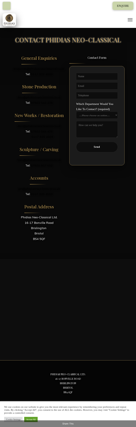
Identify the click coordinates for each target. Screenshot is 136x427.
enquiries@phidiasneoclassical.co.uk (39, 69)
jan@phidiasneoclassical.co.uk (39, 189)
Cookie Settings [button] (13, 419)
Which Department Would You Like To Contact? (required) (94, 106)
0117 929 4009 (42, 74)
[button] (122, 6)
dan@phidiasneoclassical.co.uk (39, 97)
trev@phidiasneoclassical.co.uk (39, 160)
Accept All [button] (31, 419)
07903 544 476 (42, 103)
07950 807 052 (42, 165)
